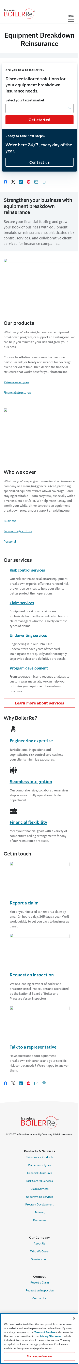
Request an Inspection (40, 1290)
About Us (39, 1243)
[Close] (74, 1318)
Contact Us (39, 1298)
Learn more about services (39, 703)
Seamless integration (31, 781)
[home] (19, 13)
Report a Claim (39, 1282)
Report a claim (24, 903)
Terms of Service (44, 1332)
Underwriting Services (39, 1197)
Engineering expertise (31, 741)
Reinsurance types (16, 382)
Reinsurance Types (39, 1165)
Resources (39, 1220)
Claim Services (40, 1189)
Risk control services (27, 570)
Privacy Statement (51, 1336)
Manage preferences (39, 1356)
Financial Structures (39, 1173)
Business (10, 520)
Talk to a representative (33, 1047)
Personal (10, 541)
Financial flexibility (28, 822)
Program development (29, 668)
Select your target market (24, 100)
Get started (39, 120)
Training (39, 1212)
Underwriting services (28, 635)
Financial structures (17, 392)
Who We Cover (39, 1251)
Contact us (39, 162)
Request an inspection (32, 975)
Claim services (22, 603)
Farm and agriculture (18, 531)
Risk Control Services (39, 1181)
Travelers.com (39, 1259)
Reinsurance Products (39, 1157)
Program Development (39, 1204)
